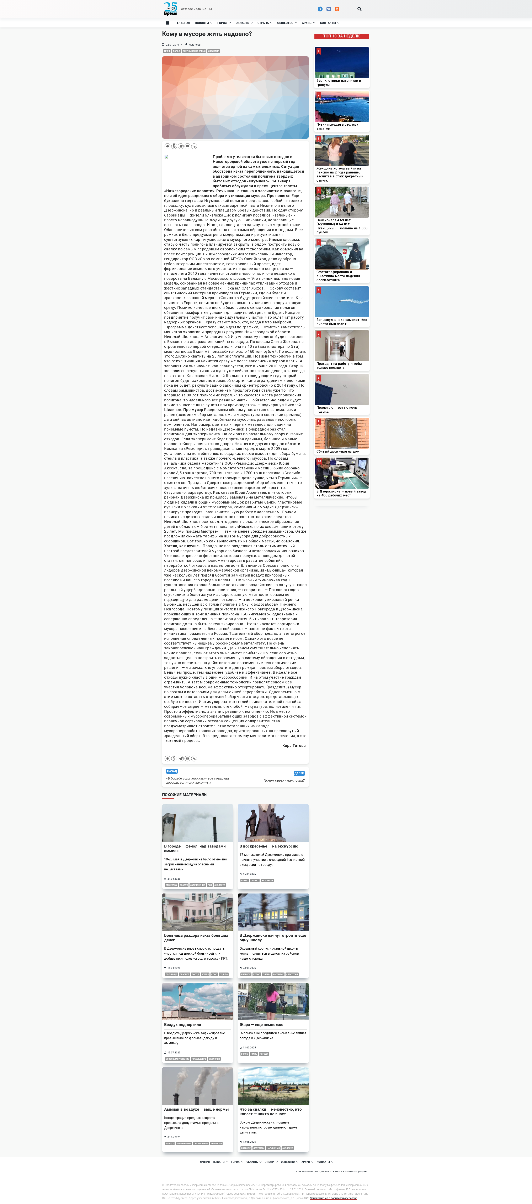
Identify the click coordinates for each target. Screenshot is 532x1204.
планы (267, 974)
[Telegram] (181, 146)
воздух (184, 885)
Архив (307, 23)
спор (214, 974)
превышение (199, 1059)
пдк (210, 885)
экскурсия (267, 880)
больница (171, 974)
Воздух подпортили (182, 1024)
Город (222, 23)
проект (255, 880)
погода (264, 1054)
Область (242, 23)
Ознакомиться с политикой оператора (333, 1198)
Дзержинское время (194, 51)
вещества (171, 885)
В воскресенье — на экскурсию (269, 846)
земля (205, 974)
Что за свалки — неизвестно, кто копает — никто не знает (271, 1111)
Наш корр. (195, 44)
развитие (278, 974)
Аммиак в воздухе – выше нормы (196, 1109)
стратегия (292, 974)
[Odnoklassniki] (174, 146)
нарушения (273, 1148)
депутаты (258, 1148)
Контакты (328, 23)
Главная (183, 23)
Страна (263, 23)
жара (254, 1054)
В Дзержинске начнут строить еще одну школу (273, 937)
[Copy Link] (194, 146)
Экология (213, 51)
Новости (202, 23)
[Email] (187, 146)
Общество (285, 23)
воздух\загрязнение (177, 1059)
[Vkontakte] (167, 146)
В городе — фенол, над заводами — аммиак (197, 848)
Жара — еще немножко (261, 1024)
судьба (224, 974)
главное (184, 974)
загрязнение (197, 885)
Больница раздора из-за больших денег (196, 937)
